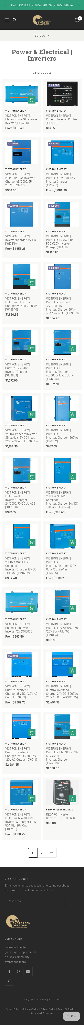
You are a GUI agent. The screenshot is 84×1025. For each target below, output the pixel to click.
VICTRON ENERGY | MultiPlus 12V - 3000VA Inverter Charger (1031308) (60, 179)
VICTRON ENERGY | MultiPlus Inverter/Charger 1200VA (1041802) (62, 435)
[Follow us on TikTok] (9, 980)
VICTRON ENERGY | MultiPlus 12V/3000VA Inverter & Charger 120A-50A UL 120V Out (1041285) (21, 821)
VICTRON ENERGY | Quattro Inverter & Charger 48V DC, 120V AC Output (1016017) (21, 691)
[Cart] (77, 20)
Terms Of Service (67, 1009)
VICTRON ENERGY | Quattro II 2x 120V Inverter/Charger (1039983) (17, 369)
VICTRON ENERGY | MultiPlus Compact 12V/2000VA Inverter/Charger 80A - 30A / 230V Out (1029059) (62, 306)
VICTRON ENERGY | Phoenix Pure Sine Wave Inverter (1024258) (21, 119)
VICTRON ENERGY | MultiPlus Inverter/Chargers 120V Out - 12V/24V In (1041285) (61, 565)
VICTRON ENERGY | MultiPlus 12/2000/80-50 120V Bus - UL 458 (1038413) (62, 629)
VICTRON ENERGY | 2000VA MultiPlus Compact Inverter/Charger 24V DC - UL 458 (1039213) (62, 500)
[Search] (14, 20)
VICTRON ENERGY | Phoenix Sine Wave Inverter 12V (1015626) (19, 627)
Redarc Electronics (59, 809)
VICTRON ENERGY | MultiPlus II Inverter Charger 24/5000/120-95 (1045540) (21, 304)
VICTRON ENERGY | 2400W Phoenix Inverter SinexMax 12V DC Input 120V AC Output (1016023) (21, 435)
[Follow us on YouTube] (27, 971)
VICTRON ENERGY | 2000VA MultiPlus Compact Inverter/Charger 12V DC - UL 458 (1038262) (20, 565)
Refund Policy (13, 1009)
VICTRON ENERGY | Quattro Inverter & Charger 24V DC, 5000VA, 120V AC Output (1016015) (62, 691)
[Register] (65, 901)
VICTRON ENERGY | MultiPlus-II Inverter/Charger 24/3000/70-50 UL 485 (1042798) (20, 500)
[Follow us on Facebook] (9, 971)
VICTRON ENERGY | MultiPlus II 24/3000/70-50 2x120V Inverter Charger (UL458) (61, 241)
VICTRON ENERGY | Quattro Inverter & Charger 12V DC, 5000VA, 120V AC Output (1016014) (21, 754)
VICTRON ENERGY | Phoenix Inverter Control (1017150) (61, 119)
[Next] (51, 852)
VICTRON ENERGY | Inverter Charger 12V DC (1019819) (20, 239)
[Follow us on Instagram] (18, 971)
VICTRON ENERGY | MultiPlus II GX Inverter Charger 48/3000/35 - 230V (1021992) (19, 179)
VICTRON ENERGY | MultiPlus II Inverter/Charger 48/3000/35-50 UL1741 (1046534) (60, 371)
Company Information (42, 1013)
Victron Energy (15, 110)
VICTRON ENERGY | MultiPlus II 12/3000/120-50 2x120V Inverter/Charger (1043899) (62, 756)
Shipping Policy (31, 1009)
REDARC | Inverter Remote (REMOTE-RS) (60, 816)
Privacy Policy (49, 1009)
